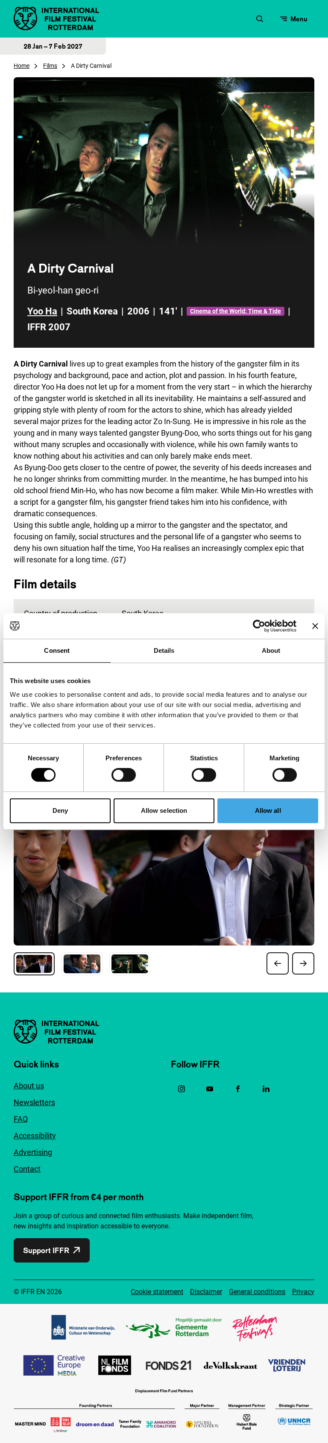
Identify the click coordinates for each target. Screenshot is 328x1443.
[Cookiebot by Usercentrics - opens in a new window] (259, 626)
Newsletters (34, 1102)
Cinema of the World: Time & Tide (235, 311)
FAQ (21, 1118)
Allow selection (164, 810)
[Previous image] (277, 963)
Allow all (268, 810)
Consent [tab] (57, 650)
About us (29, 1085)
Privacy (303, 1292)
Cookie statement (157, 1292)
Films (50, 65)
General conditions (257, 1292)
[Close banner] (315, 626)
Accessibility (35, 1135)
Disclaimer (206, 1292)
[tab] (34, 963)
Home (21, 65)
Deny (60, 810)
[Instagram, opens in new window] (181, 1089)
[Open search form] (259, 19)
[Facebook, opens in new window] (238, 1089)
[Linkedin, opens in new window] (266, 1089)
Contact (27, 1168)
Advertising (33, 1152)
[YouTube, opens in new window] (209, 1089)
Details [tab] (164, 650)
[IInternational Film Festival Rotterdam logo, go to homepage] (56, 18)
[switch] (123, 775)
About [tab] (271, 650)
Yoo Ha (42, 311)
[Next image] (303, 963)
